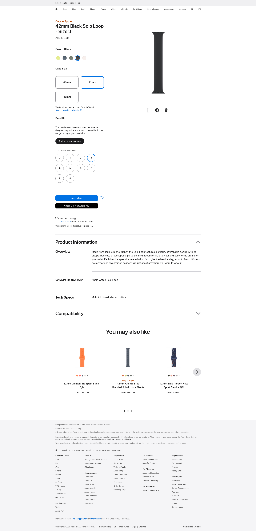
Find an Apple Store (80, 519)
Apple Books (89, 500)
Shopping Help (119, 490)
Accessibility (177, 460)
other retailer (95, 519)
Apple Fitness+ (90, 492)
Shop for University (150, 481)
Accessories (60, 494)
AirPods (58, 482)
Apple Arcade (90, 488)
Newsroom (176, 481)
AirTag (58, 490)
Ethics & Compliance (180, 500)
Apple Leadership (179, 484)
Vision (57, 479)
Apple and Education (151, 473)
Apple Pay (59, 511)
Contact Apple (177, 507)
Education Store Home (64, 3)
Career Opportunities (180, 488)
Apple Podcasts (90, 496)
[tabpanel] (158, 62)
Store (57, 460)
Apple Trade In (119, 479)
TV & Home (60, 486)
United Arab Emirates (192, 527)
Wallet (57, 507)
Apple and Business (150, 460)
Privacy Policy (105, 527)
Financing (117, 482)
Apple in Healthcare (151, 490)
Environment (177, 463)
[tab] (147, 111)
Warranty (175, 492)
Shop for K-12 (148, 477)
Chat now (65, 221)
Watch (64, 450)
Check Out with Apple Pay (76, 206)
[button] (192, 9)
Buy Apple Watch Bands (81, 450)
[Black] (77, 58)
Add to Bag (76, 198)
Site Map (142, 527)
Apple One (88, 477)
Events (174, 503)
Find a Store (118, 460)
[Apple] (56, 450)
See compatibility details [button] (67, 110)
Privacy (175, 467)
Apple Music (89, 484)
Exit (78, 3)
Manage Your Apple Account (96, 460)
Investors (175, 496)
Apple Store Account (92, 463)
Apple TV (88, 481)
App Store (88, 503)
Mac (57, 463)
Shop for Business (150, 463)
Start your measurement (70, 141)
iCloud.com (89, 467)
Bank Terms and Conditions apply (120, 439)
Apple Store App (120, 475)
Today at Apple (119, 467)
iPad (57, 467)
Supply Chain (177, 471)
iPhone (58, 471)
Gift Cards (59, 497)
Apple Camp (118, 471)
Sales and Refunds (121, 527)
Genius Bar (118, 463)
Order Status (118, 486)
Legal (134, 527)
